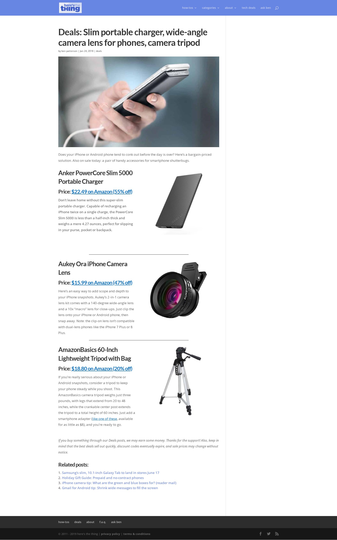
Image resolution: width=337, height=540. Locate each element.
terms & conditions (136, 534)
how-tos (63, 522)
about (229, 8)
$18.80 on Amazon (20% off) (101, 368)
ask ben (266, 8)
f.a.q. (102, 522)
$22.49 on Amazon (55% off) (101, 191)
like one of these (104, 418)
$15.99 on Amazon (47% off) (101, 282)
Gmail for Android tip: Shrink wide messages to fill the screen (110, 488)
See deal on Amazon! (178, 242)
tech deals (248, 8)
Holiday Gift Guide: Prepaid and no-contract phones (103, 477)
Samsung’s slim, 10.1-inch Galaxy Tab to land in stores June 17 (110, 472)
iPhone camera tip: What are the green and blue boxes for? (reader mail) (119, 483)
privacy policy (110, 534)
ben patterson (69, 51)
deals (99, 51)
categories (209, 8)
